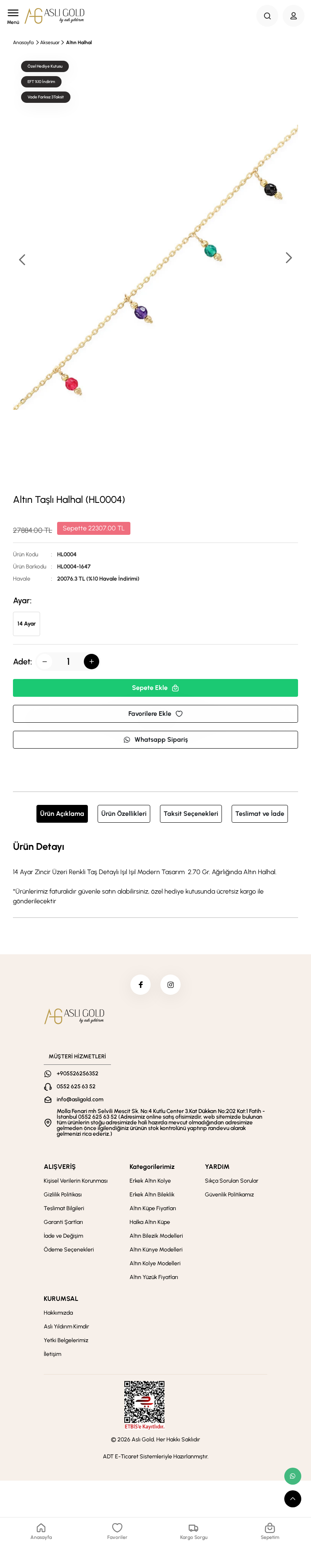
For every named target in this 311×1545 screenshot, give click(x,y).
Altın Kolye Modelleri (155, 1263)
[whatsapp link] (292, 1476)
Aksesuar (50, 42)
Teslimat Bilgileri (64, 1208)
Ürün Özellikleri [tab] (124, 813)
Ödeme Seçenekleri (69, 1249)
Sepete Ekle (150, 688)
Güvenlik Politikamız (229, 1194)
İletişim (52, 1354)
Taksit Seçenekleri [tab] (191, 813)
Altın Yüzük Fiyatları (154, 1277)
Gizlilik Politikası (63, 1194)
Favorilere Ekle (149, 713)
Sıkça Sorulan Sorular (231, 1180)
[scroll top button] (292, 1498)
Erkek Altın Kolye (150, 1180)
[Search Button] (267, 16)
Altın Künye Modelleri (156, 1249)
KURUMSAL (61, 1298)
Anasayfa (23, 42)
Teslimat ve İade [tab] (259, 813)
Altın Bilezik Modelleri (156, 1235)
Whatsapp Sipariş (161, 739)
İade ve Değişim (63, 1235)
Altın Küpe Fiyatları (153, 1208)
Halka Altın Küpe (150, 1222)
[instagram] (170, 985)
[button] (288, 258)
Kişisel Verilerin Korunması (76, 1180)
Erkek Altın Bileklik (152, 1194)
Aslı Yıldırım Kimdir (66, 1326)
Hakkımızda (58, 1312)
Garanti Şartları (63, 1222)
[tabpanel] (155, 872)
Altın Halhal (79, 42)
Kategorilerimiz (152, 1166)
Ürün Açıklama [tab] (62, 813)
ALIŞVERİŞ (60, 1166)
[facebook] (140, 985)
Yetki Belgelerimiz (66, 1340)
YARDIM (217, 1166)
